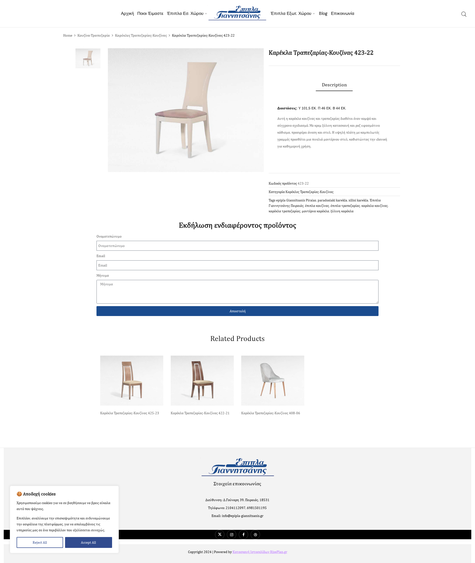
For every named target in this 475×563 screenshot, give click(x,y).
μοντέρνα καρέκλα (315, 211)
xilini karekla (358, 200)
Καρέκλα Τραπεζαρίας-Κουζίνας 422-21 (200, 413)
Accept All (88, 542)
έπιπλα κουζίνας (317, 206)
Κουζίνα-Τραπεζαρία (93, 35)
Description (334, 84)
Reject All (40, 542)
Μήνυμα (102, 275)
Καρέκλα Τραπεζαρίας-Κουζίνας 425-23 (129, 413)
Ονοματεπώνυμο (108, 236)
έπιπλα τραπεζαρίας (345, 206)
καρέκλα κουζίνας (374, 206)
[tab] (334, 84)
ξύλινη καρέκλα (342, 211)
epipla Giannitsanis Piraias (296, 200)
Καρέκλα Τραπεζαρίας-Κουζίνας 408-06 (270, 413)
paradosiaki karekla (332, 200)
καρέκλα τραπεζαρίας (284, 211)
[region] (64, 519)
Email (100, 256)
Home (67, 35)
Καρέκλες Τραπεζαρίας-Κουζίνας (141, 35)
